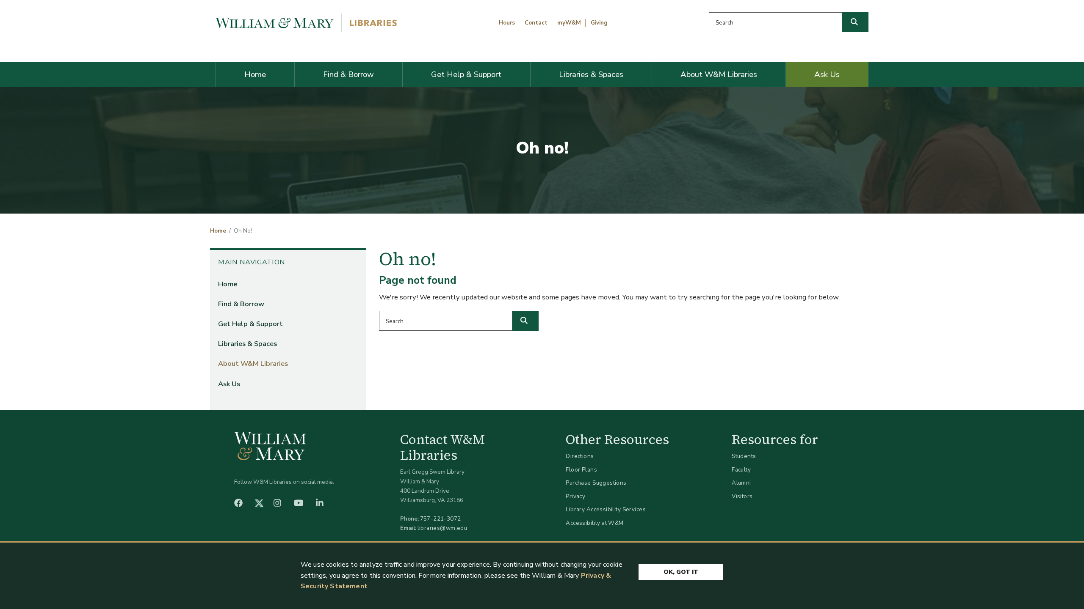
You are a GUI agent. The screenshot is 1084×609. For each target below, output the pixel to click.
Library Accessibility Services (606, 509)
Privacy (575, 496)
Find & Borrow (348, 74)
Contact (536, 23)
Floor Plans (581, 470)
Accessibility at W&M (594, 523)
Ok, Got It (681, 572)
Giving (599, 23)
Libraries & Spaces (591, 74)
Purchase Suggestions (596, 483)
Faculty (741, 470)
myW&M (569, 23)
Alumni (741, 483)
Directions (580, 456)
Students (744, 456)
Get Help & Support (466, 74)
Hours (507, 23)
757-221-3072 (440, 519)
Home (255, 74)
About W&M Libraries (718, 74)
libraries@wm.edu (442, 528)
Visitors (742, 496)
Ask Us (827, 74)
